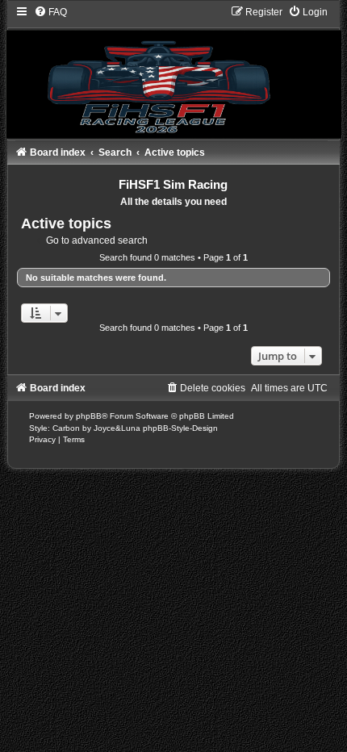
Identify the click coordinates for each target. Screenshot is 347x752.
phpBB (89, 416)
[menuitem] (50, 12)
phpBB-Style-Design (180, 428)
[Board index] (173, 72)
